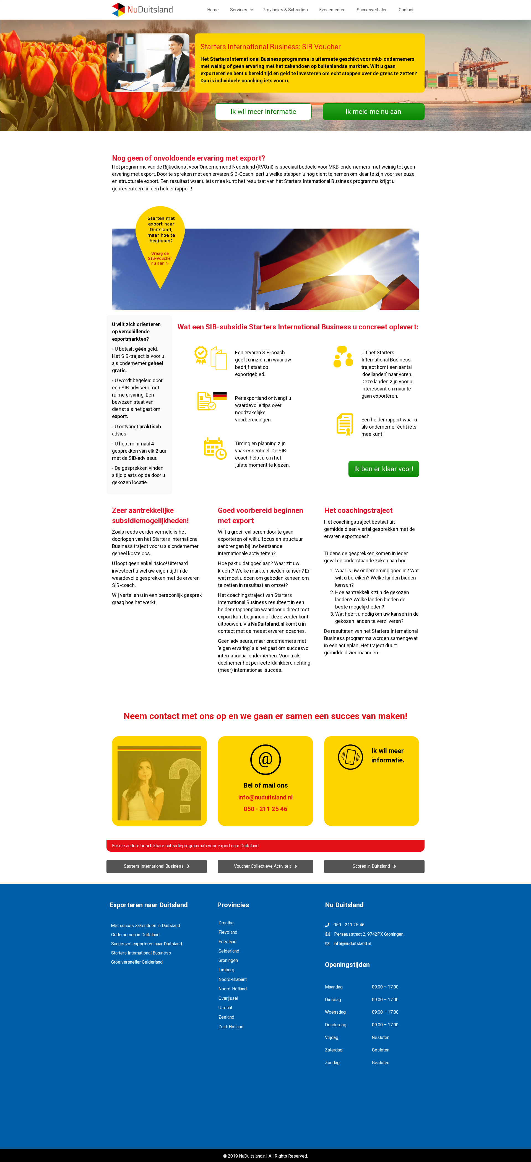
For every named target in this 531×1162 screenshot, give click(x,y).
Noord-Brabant (232, 979)
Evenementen (332, 9)
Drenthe (226, 922)
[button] (263, 111)
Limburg (226, 969)
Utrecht (225, 1007)
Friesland (227, 941)
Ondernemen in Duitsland (135, 934)
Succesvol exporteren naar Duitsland (146, 943)
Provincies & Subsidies (285, 9)
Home (213, 9)
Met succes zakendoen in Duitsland (145, 925)
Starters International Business (141, 953)
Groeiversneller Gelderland (137, 962)
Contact (406, 9)
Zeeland (226, 1017)
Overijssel (228, 998)
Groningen (228, 960)
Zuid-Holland (230, 1026)
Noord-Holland (232, 988)
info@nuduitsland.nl (352, 943)
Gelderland (228, 951)
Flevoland (227, 932)
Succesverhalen (372, 9)
